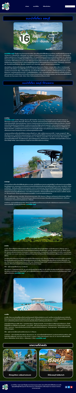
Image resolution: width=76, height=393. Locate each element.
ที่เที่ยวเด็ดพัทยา (46, 6)
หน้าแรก (27, 6)
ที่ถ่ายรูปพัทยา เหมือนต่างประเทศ (20, 375)
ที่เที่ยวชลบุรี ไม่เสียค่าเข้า (56, 375)
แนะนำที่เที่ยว (36, 6)
